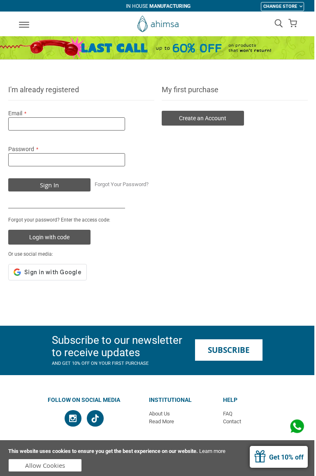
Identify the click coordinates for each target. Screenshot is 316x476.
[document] (158, 458)
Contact (232, 421)
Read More (161, 421)
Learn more (212, 451)
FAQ (227, 414)
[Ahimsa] (158, 24)
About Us (159, 414)
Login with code (49, 237)
